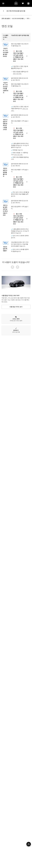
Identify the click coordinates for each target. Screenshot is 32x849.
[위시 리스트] (22, 3)
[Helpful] (12, 267)
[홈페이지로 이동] (16, 3)
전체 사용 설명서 (6, 18)
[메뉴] (3, 3)
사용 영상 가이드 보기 (16, 307)
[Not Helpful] (17, 267)
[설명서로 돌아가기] (4, 11)
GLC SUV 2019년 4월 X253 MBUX (18, 18)
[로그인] (28, 3)
